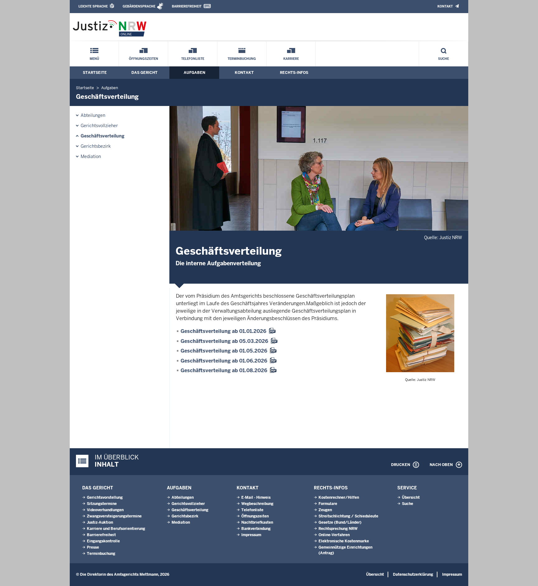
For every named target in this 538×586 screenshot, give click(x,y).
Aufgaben (194, 72)
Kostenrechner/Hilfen (339, 497)
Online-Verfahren (334, 534)
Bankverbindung (256, 528)
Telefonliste (192, 59)
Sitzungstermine (102, 503)
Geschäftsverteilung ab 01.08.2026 (224, 370)
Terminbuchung (242, 59)
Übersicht (411, 497)
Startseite (95, 72)
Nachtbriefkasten (257, 522)
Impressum (251, 534)
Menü (94, 59)
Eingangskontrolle (103, 541)
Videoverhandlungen (105, 509)
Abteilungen (93, 115)
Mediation (91, 156)
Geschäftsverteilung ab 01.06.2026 (224, 361)
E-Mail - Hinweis (256, 497)
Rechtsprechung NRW (338, 528)
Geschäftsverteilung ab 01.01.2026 (223, 331)
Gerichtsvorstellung (105, 497)
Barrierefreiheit (186, 6)
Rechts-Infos (294, 72)
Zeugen (325, 509)
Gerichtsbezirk (96, 146)
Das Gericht (144, 72)
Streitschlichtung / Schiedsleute (348, 516)
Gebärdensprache (139, 6)
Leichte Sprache (93, 6)
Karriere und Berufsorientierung (116, 528)
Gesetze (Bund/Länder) (340, 522)
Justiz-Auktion (100, 522)
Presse (93, 547)
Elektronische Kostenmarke (344, 541)
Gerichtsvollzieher (99, 125)
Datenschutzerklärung (413, 574)
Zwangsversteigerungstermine (114, 516)
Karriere (291, 59)
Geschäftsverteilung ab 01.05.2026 (224, 351)
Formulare (328, 503)
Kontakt (445, 6)
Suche (443, 59)
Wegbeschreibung (257, 503)
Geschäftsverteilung (103, 136)
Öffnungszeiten (143, 59)
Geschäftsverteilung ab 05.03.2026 (224, 341)
